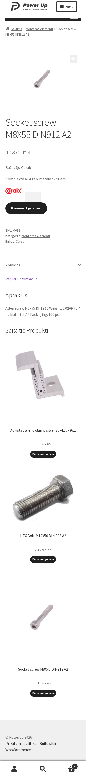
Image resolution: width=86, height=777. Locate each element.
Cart (66, 764)
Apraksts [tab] (12, 264)
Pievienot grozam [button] (43, 454)
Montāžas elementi (39, 29)
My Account (14, 769)
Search (43, 769)
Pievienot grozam (26, 208)
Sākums (16, 29)
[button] (73, 59)
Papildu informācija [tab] (21, 278)
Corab (20, 241)
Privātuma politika (20, 743)
